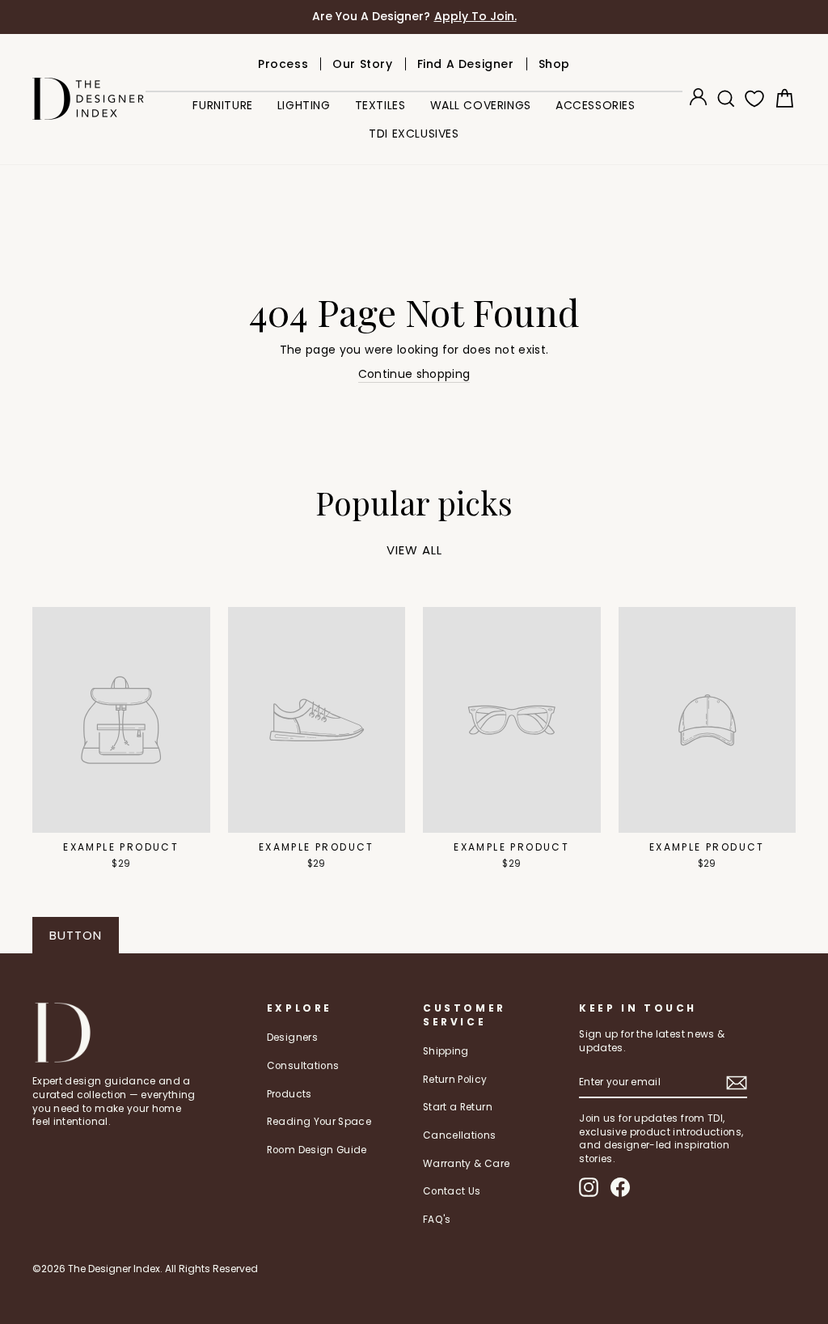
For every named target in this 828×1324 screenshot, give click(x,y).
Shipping (446, 1051)
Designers (292, 1037)
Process (283, 64)
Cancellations (459, 1135)
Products (289, 1094)
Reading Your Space (319, 1121)
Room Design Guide (317, 1150)
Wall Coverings (480, 105)
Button (75, 935)
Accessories (596, 105)
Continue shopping (414, 374)
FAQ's (437, 1219)
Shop (554, 64)
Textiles (380, 105)
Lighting (304, 105)
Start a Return (457, 1107)
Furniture (222, 105)
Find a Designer (465, 64)
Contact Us (452, 1191)
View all (414, 549)
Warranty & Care (466, 1163)
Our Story (362, 64)
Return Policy (455, 1079)
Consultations (303, 1065)
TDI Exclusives (413, 133)
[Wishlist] (751, 99)
